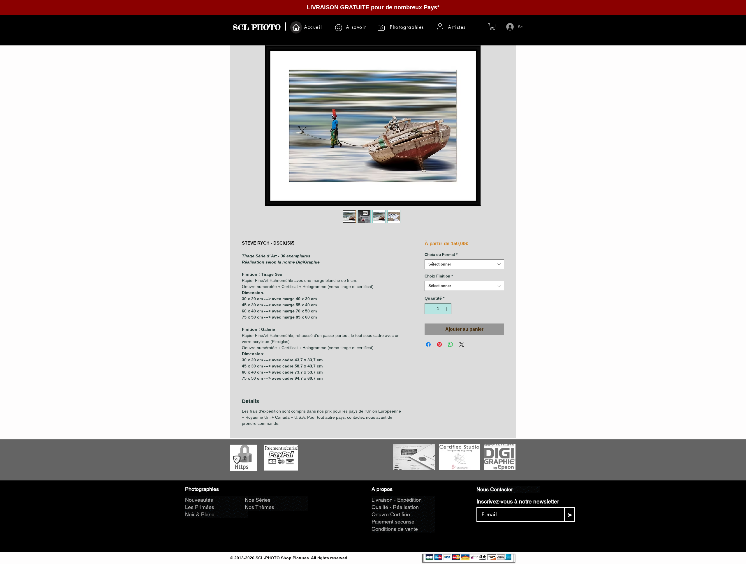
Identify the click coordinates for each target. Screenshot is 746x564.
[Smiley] (338, 27)
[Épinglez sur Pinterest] (439, 344)
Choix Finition (439, 276)
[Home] (296, 27)
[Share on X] (461, 344)
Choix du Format (441, 254)
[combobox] (464, 264)
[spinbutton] (438, 309)
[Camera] (381, 27)
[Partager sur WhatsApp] (450, 344)
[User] (440, 27)
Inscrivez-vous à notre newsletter (517, 501)
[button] (492, 26)
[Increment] (447, 309)
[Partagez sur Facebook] (428, 344)
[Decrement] (429, 309)
